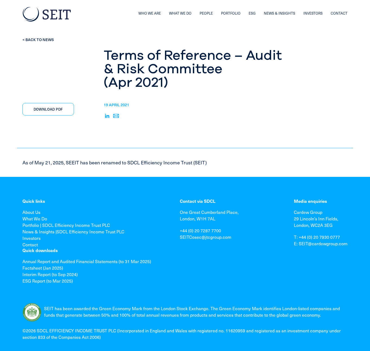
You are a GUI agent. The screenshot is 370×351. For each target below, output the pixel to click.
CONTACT (339, 13)
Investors (31, 238)
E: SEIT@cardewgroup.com (321, 243)
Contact (30, 244)
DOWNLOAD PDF (48, 109)
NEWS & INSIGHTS (279, 13)
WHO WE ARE (149, 13)
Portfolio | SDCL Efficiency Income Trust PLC (66, 225)
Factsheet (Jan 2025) (42, 267)
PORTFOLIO (231, 13)
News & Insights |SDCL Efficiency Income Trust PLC (73, 231)
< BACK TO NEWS (38, 39)
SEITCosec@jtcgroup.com (205, 237)
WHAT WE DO (180, 13)
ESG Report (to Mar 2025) (47, 280)
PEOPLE (206, 13)
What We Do (34, 218)
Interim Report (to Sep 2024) (50, 274)
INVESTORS (313, 13)
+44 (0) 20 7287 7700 (200, 230)
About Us (31, 212)
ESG (252, 13)
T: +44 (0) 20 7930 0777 (317, 237)
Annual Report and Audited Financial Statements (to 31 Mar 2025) (86, 261)
